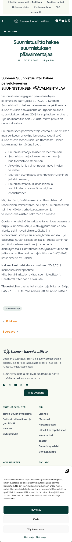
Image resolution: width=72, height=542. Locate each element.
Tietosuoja (29, 537)
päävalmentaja (12, 308)
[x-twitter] (66, 20)
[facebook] (57, 20)
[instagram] (60, 20)
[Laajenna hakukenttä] (3, 21)
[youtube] (63, 20)
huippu (45, 60)
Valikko (12, 31)
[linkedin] (69, 20)
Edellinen (12, 321)
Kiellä (36, 519)
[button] (67, 470)
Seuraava (9, 331)
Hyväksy (36, 509)
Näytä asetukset (36, 529)
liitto (52, 60)
